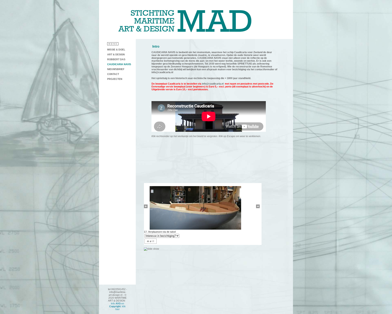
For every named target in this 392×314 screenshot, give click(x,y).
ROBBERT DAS (116, 59)
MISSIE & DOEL (116, 49)
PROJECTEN (114, 79)
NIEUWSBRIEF (115, 69)
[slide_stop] (152, 248)
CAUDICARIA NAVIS (119, 64)
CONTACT (113, 74)
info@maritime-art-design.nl (117, 293)
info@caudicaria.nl (162, 72)
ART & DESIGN (116, 54)
